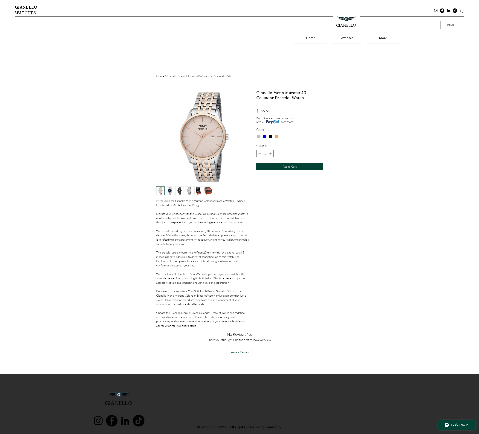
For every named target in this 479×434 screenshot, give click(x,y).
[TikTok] (455, 10)
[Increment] (270, 153)
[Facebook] (442, 10)
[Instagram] (436, 10)
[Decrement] (259, 153)
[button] (462, 11)
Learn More (286, 121)
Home (160, 76)
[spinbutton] (265, 153)
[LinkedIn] (448, 10)
